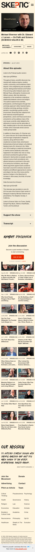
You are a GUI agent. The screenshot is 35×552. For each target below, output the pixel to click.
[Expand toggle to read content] (30, 215)
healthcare (5, 522)
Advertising (6, 484)
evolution (27, 522)
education (16, 508)
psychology (28, 494)
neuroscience (6, 518)
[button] (18, 46)
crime (26, 512)
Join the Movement (6, 478)
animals (27, 508)
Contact (21, 484)
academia (16, 512)
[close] (32, 547)
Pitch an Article (8, 488)
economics (5, 508)
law (14, 504)
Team (20, 488)
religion (4, 504)
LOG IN (24, 261)
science (27, 504)
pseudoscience (18, 494)
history (26, 500)
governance (17, 500)
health (3, 500)
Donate (21, 477)
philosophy (16, 518)
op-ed (26, 518)
